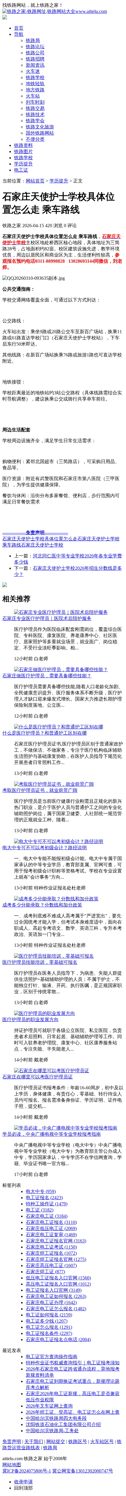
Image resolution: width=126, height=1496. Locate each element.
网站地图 (11, 1464)
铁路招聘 (35, 58)
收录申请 (23, 1481)
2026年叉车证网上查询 (49, 1405)
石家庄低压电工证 (51, 1228)
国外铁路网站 (40, 132)
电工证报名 (44, 1197)
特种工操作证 (46, 1203)
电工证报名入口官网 (53, 1290)
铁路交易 (35, 108)
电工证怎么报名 (49, 1327)
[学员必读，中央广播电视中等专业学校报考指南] (65, 1127)
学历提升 (23, 163)
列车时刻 (35, 102)
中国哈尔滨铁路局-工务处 (52, 1430)
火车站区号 (102, 1441)
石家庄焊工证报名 (51, 1253)
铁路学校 (35, 77)
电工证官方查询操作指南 (51, 1356)
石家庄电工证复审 (51, 1234)
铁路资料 (23, 145)
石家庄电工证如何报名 (56, 1296)
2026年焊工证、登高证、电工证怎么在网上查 (73, 1412)
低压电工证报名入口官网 (58, 1277)
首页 (18, 28)
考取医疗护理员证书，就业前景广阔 (39, 790)
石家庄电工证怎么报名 (56, 1308)
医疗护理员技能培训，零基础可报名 (39, 962)
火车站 (33, 95)
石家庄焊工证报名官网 (56, 1259)
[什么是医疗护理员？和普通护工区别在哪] (58, 726)
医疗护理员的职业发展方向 (30, 1019)
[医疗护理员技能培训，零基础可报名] (54, 956)
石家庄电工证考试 (51, 1246)
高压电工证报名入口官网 (58, 1283)
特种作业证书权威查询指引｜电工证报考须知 (73, 1362)
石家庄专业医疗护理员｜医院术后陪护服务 (46, 618)
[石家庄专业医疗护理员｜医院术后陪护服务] (61, 612)
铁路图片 (23, 151)
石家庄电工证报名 (51, 1222)
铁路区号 (77, 1441)
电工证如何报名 (49, 1314)
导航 (18, 34)
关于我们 (33, 1441)
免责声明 (11, 1441)
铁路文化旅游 (40, 126)
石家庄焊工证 (45, 1271)
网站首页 (35, 180)
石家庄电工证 (46, 1216)
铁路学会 (35, 120)
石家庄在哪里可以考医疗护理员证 (37, 1076)
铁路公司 (35, 52)
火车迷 (33, 71)
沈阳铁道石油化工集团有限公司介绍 (63, 1424)
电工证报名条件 (49, 1333)
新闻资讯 (35, 65)
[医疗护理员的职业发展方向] (44, 1013)
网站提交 (55, 1441)
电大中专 (41, 1191)
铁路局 (33, 40)
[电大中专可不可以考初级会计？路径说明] (58, 841)
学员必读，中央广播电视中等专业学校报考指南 (51, 1134)
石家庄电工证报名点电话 (58, 1339)
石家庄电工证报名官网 (56, 1240)
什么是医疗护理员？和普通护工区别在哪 (44, 733)
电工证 (21, 169)
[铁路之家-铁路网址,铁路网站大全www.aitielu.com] (54, 11)
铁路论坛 (35, 46)
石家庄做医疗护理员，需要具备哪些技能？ (46, 675)
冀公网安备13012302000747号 (82, 1470)
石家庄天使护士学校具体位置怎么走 (39, 538)
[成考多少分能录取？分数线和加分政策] (56, 898)
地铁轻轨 (35, 83)
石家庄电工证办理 (51, 1302)
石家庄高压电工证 (51, 1265)
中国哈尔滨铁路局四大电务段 (56, 1418)
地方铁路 (35, 89)
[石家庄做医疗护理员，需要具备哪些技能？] (61, 669)
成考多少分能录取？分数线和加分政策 (42, 904)
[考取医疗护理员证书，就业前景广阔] (54, 784)
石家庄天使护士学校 (42, 544)
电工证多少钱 (46, 1321)
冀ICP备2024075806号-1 (26, 1470)
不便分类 (35, 139)
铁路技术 (35, 114)
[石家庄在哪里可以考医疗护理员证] (51, 1070)
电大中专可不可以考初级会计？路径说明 (44, 847)
